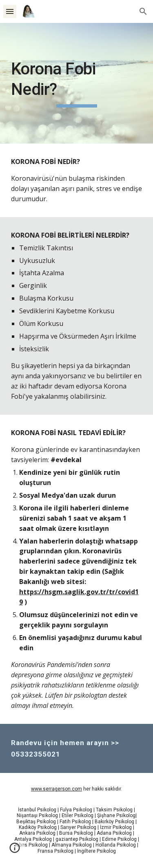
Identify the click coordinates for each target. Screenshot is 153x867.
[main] (77, 83)
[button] (10, 11)
